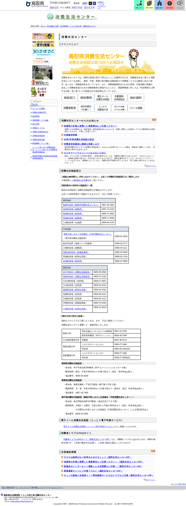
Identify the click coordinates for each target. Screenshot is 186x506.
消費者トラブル (38, 128)
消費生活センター (89, 26)
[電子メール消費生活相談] (103, 101)
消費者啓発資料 (38, 136)
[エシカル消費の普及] (119, 111)
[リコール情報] (136, 111)
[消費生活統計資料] (136, 101)
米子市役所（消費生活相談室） (77, 272)
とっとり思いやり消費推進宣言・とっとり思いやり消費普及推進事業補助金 (44, 149)
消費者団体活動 (38, 140)
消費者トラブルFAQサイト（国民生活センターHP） (87, 439)
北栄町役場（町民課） (73, 261)
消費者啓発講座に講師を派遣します (82, 144)
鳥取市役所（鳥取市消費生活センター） (81, 205)
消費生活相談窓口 (39, 112)
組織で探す (159, 8)
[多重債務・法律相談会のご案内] (119, 101)
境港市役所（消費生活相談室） (77, 276)
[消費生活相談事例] (86, 101)
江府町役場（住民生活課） (75, 309)
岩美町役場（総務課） (73, 209)
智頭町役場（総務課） (73, 218)
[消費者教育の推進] (69, 111)
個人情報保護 (8, 487)
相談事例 (35, 116)
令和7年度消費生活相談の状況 (79, 139)
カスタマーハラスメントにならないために (85, 153)
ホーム (43, 26)
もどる (35, 104)
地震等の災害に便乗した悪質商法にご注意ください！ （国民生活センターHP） (104, 462)
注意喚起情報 (70, 135)
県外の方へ (139, 8)
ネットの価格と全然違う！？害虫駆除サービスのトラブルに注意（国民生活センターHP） (109, 475)
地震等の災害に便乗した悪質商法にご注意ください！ (90, 126)
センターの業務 (38, 109)
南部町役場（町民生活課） (75, 290)
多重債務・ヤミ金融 (40, 120)
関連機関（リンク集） (41, 143)
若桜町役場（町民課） (73, 214)
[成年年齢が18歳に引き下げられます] (86, 111)
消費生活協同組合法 (40, 132)
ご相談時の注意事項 (80, 180)
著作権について (38, 487)
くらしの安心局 (75, 26)
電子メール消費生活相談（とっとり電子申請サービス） (88, 426)
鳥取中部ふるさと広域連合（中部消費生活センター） (88, 234)
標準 (85, 3)
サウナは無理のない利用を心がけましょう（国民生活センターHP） (98, 457)
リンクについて (23, 487)
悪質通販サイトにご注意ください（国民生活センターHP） (93, 471)
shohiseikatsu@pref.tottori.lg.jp (21, 501)
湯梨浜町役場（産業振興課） (76, 252)
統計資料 (35, 124)
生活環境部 (64, 26)
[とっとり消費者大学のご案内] (103, 111)
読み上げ (54, 7)
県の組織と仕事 (53, 26)
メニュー (180, 8)
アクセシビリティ (55, 487)
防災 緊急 (169, 8)
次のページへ (151, 166)
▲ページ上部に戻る (178, 484)
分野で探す (149, 8)
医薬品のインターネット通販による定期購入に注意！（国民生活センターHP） (103, 466)
